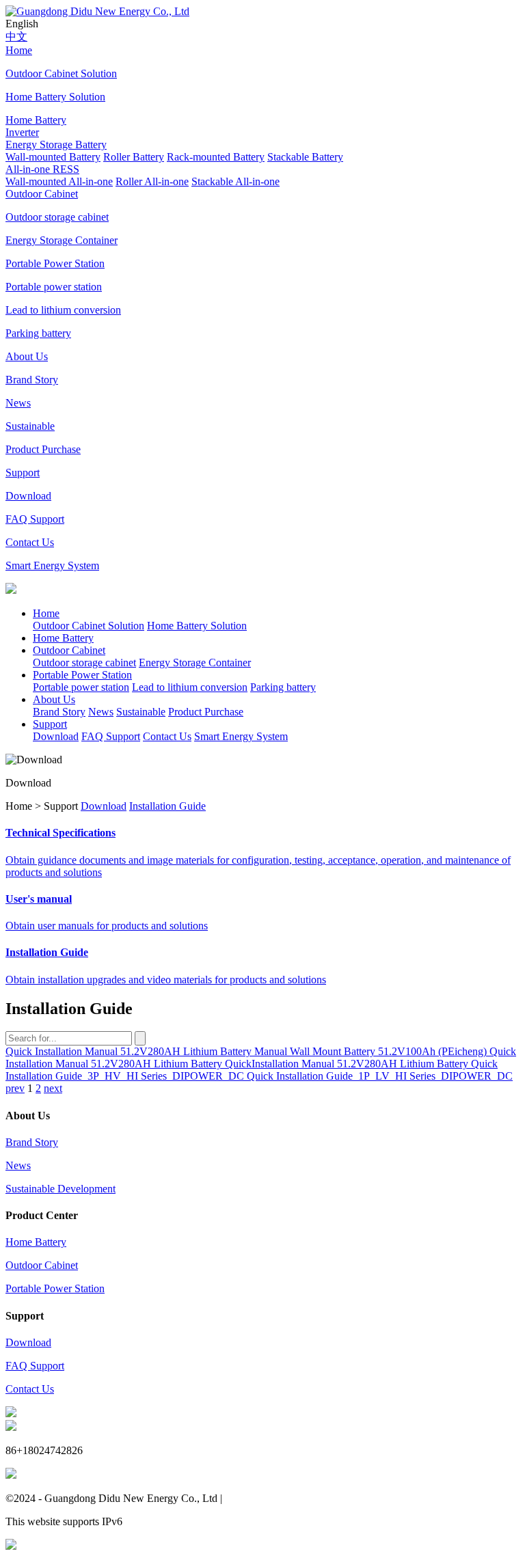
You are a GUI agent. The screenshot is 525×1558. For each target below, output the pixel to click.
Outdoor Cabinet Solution (88, 625)
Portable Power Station (55, 1288)
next (53, 1088)
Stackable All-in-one (235, 181)
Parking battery (283, 687)
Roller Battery (133, 157)
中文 (16, 36)
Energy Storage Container (195, 662)
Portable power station (81, 687)
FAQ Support (110, 736)
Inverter (22, 132)
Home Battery (35, 1242)
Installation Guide (167, 806)
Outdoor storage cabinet (84, 662)
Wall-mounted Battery (52, 157)
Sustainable (140, 712)
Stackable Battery (305, 157)
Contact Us (167, 736)
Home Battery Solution (197, 625)
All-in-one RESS (42, 169)
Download (56, 736)
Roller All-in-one (152, 181)
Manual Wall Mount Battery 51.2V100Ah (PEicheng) (371, 1051)
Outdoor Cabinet (41, 1265)
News (100, 712)
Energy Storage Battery (56, 144)
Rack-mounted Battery (216, 157)
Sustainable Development (60, 1188)
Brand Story (59, 712)
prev (15, 1088)
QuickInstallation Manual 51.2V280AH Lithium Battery (348, 1063)
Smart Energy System (241, 736)
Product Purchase (205, 712)
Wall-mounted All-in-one (59, 181)
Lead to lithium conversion (189, 687)
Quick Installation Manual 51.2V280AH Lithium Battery (129, 1051)
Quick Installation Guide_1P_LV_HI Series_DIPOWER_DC (380, 1076)
